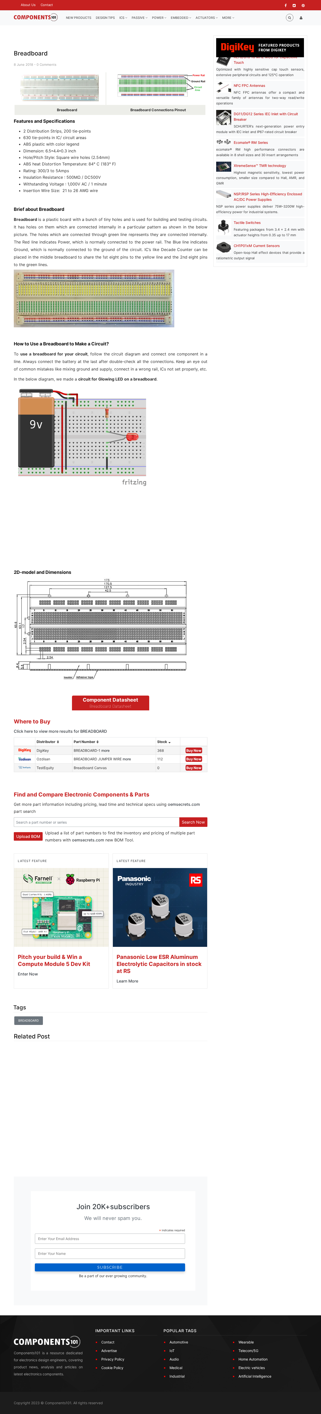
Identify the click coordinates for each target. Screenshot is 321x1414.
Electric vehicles (251, 1368)
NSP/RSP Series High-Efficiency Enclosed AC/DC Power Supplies (268, 197)
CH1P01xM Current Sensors (257, 245)
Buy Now (193, 750)
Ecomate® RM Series (251, 142)
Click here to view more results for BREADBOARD (60, 731)
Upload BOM (28, 836)
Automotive (179, 1342)
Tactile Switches (247, 222)
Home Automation (253, 1359)
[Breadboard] (60, 88)
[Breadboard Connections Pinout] (162, 86)
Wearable (246, 1342)
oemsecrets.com (184, 804)
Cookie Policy (112, 1368)
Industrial (177, 1376)
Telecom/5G (248, 1350)
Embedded (180, 18)
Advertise (109, 1350)
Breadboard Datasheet (110, 706)
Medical (176, 1368)
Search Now (193, 822)
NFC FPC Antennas (249, 85)
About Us (28, 5)
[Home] (36, 17)
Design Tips (105, 18)
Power (158, 18)
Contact (47, 5)
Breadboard (28, 1020)
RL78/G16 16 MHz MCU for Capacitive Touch (265, 60)
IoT (172, 1350)
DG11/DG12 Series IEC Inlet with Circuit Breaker (266, 116)
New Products (78, 18)
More (227, 18)
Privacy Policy (112, 1359)
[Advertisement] (51, 533)
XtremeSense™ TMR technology (260, 165)
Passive (138, 18)
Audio (174, 1359)
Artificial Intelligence (254, 1376)
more (105, 750)
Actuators (206, 18)
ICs (122, 18)
